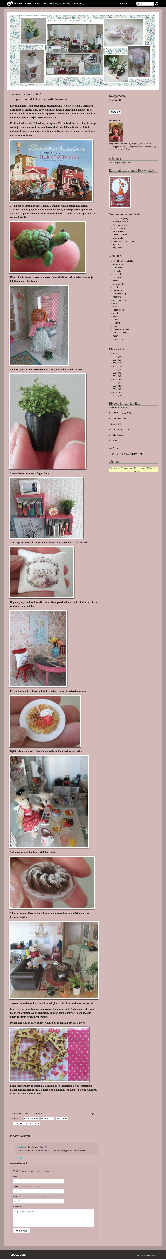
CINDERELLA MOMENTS (120, 413)
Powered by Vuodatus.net (146, 1255)
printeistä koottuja (121, 333)
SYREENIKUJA (116, 435)
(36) (117, 376)
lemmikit (116, 323)
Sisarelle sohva (120, 231)
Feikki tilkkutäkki (120, 235)
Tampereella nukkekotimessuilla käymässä (39, 99)
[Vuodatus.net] (19, 1255)
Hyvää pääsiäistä (120, 244)
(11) (117, 353)
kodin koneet (118, 310)
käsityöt (116, 316)
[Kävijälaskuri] (115, 111)
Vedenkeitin (118, 238)
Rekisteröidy (78, 3)
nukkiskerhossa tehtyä (123, 329)
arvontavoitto (118, 284)
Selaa (64, 3)
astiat (115, 287)
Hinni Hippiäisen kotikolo (26, 1123)
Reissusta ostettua (121, 228)
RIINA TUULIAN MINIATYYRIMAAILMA (126, 454)
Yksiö (115, 281)
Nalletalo (62, 1118)
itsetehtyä (117, 297)
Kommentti (17, 1207)
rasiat (115, 336)
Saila (20, 1147)
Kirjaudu (124, 3)
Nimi (16, 1177)
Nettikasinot (49, 3)
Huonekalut (118, 264)
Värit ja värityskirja (121, 218)
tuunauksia (118, 339)
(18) (117, 370)
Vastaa (19, 1157)
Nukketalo (117, 274)
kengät (116, 303)
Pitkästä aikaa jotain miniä (124, 241)
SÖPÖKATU (114, 448)
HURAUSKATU (115, 424)
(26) (117, 357)
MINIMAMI (113, 440)
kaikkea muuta (31, 1118)
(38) (117, 379)
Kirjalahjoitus (118, 248)
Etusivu (38, 3)
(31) (117, 392)
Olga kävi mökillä (120, 225)
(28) (117, 386)
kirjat (115, 307)
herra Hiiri (117, 290)
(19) (117, 360)
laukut (115, 320)
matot (115, 326)
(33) (117, 389)
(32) (117, 373)
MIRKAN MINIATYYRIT (119, 429)
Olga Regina (47, 1118)
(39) (117, 383)
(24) (117, 396)
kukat (115, 313)
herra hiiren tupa (120, 294)
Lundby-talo (118, 268)
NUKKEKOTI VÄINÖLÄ (119, 408)
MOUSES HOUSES (117, 418)
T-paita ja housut (120, 222)
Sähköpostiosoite (28, 1187)
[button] (56, 3)
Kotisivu (37, 1197)
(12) (117, 363)
